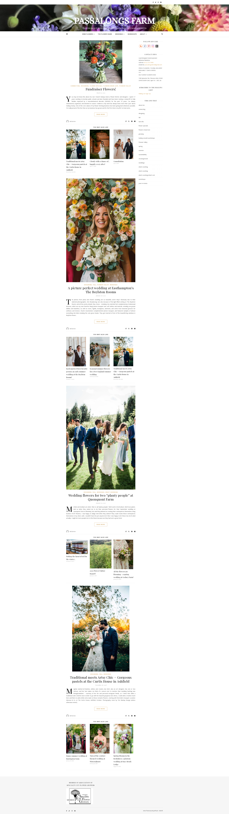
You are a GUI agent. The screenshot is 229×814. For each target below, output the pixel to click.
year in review (143, 183)
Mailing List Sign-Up (145, 93)
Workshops (132, 34)
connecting (75, 86)
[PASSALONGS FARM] (114, 17)
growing (141, 134)
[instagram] (158, 2)
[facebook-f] (153, 2)
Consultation (119, 161)
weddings (113, 285)
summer (141, 150)
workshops (142, 179)
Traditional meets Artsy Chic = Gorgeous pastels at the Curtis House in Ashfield (101, 679)
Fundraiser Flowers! (101, 89)
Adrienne (72, 121)
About (142, 34)
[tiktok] (155, 2)
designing (85, 86)
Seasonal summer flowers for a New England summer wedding (100, 372)
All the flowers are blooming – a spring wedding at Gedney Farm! (123, 574)
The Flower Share (105, 34)
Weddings (119, 34)
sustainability (143, 154)
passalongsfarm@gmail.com (153, 65)
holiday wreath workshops (147, 138)
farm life (141, 121)
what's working (111, 492)
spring (140, 146)
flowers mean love (110, 86)
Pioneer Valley (125, 86)
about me (142, 105)
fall (94, 285)
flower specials (96, 86)
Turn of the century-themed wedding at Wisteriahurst (98, 759)
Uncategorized (143, 159)
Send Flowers (87, 34)
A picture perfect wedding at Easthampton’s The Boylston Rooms (101, 290)
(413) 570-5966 (149, 62)
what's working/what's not (147, 175)
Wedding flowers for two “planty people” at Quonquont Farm (100, 497)
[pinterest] (160, 2)
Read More (101, 114)
